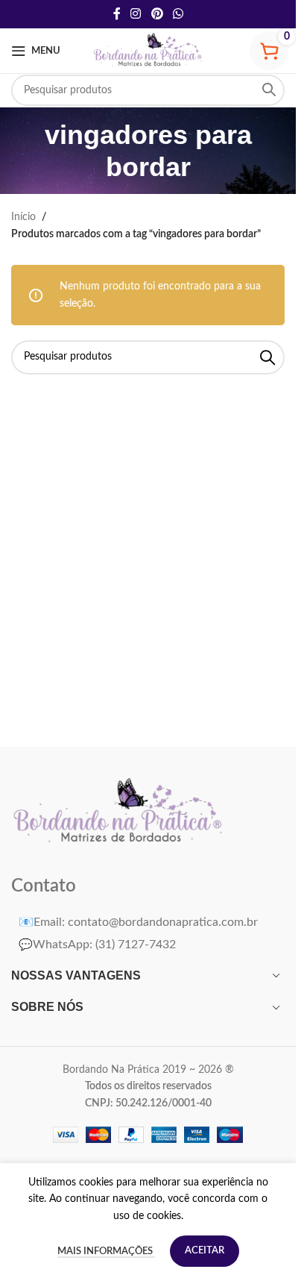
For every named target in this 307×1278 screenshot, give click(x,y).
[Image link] (119, 811)
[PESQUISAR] (269, 90)
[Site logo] (148, 51)
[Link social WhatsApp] (178, 13)
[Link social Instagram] (136, 13)
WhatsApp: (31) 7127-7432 (97, 944)
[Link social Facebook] (117, 13)
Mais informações (106, 1251)
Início (23, 217)
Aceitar (204, 1251)
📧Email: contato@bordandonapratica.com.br (138, 922)
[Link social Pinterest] (157, 13)
